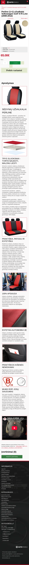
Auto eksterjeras (5, 500)
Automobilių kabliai (5, 495)
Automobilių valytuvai (6, 511)
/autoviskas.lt (5, 536)
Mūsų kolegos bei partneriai (7, 485)
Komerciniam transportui (7, 514)
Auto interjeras (4, 498)
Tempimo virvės (5, 516)
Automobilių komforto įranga (7, 507)
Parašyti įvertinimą (12, 456)
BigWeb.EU (11, 553)
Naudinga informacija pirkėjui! (8, 476)
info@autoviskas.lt (6, 534)
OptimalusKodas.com (6, 557)
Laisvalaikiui (4, 502)
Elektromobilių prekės (6, 496)
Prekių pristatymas (5, 470)
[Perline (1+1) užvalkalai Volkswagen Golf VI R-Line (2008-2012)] (14, 33)
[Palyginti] (11, 66)
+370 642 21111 (6, 531)
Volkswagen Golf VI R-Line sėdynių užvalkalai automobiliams (14, 447)
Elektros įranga (4, 509)
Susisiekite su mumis (6, 479)
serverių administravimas (18, 553)
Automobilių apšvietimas (6, 513)
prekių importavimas (16, 555)
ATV (9, 48)
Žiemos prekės (4, 504)
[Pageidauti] (22, 62)
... (2, 6)
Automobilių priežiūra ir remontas (9, 518)
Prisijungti (3, 488)
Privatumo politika (5, 478)
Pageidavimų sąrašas (6, 487)
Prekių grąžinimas (5, 472)
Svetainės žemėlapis (6, 483)
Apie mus (3, 469)
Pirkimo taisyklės (5, 474)
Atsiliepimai (4, 481)
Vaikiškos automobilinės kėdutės (8, 505)
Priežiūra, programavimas (7, 555)
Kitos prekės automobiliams (7, 520)
